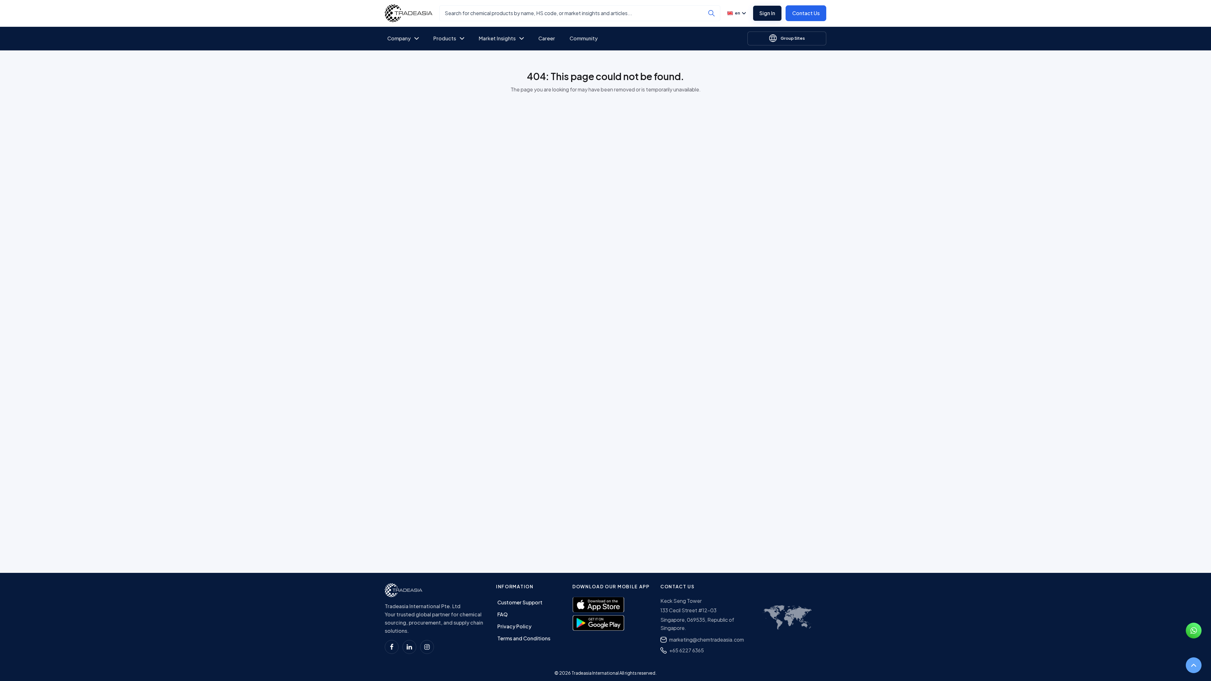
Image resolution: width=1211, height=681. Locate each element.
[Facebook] (392, 647)
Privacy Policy (514, 626)
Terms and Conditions (523, 638)
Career (546, 38)
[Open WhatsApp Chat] (1194, 630)
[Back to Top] (1194, 665)
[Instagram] (427, 647)
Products (444, 38)
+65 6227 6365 (686, 650)
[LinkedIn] (409, 647)
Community (584, 38)
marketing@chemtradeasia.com (706, 639)
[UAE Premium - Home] (408, 13)
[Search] (711, 13)
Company (399, 38)
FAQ (502, 614)
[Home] (403, 590)
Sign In (767, 13)
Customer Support (519, 602)
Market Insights (497, 38)
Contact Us (806, 13)
